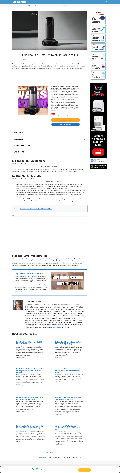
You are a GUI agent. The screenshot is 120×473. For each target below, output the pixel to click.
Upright (73, 2)
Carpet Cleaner (83, 2)
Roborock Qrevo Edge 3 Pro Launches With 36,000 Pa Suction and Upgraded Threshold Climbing (67, 370)
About (101, 2)
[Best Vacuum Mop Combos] (98, 57)
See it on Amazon (65, 120)
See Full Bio (65, 328)
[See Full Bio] (70, 328)
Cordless (65, 2)
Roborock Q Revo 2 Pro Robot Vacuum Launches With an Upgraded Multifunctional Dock (68, 427)
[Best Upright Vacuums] (98, 38)
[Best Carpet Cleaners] (98, 47)
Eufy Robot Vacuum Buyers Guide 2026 (29, 273)
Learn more (56, 328)
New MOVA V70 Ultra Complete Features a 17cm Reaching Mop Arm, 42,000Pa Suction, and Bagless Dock (30, 370)
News (45, 457)
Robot (57, 2)
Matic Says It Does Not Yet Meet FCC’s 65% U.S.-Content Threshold (29, 343)
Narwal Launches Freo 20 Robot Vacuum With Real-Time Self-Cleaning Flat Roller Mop (29, 427)
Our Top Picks (48, 2)
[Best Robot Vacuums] (98, 20)
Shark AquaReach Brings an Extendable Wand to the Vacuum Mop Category (68, 343)
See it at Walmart (65, 124)
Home (41, 457)
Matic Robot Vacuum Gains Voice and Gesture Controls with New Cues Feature (30, 398)
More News (49, 452)
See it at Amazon (84, 470)
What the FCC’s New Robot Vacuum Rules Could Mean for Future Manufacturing (69, 398)
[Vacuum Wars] (20, 2)
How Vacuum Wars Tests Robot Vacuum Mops (36, 209)
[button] (54, 2)
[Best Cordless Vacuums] (98, 29)
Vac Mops (93, 2)
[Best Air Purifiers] (98, 75)
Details (66, 5)
